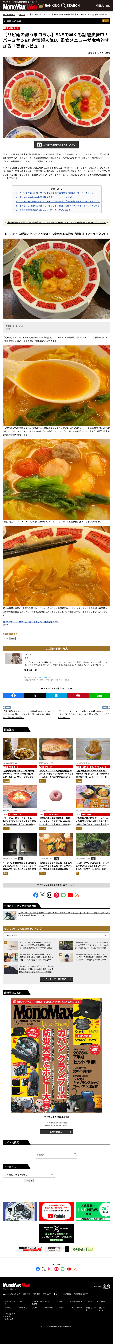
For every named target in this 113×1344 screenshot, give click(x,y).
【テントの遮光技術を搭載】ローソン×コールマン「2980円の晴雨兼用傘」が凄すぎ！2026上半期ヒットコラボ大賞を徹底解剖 (36, 945)
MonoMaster (77, 1307)
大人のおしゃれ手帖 (37, 1302)
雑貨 (5, 873)
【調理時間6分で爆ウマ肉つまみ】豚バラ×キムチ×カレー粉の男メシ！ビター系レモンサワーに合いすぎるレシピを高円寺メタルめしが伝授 (57, 222)
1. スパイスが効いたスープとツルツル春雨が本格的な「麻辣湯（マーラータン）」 (55, 193)
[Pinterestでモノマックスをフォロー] (56, 896)
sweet (47, 1301)
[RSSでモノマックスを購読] (75, 1269)
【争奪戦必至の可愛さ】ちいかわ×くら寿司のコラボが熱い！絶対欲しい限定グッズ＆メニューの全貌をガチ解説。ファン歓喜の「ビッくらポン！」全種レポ (92, 824)
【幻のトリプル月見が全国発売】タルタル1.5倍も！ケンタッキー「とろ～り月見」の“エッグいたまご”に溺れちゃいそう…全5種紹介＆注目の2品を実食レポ (56, 776)
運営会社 (26, 1294)
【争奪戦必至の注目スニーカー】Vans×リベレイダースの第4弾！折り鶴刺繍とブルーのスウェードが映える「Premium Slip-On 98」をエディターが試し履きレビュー (91, 957)
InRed (20, 1301)
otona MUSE (23, 1307)
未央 (26, 658)
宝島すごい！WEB (104, 1308)
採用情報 (36, 1294)
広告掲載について (80, 1294)
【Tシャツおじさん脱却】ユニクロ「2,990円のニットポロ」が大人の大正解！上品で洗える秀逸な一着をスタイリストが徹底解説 (36, 969)
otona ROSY (103, 1301)
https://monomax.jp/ (41, 677)
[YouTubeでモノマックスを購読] (70, 896)
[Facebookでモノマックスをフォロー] (35, 896)
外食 (13, 638)
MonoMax (49, 1307)
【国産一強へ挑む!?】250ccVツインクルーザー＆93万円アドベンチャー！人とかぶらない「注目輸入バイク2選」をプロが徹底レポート (92, 945)
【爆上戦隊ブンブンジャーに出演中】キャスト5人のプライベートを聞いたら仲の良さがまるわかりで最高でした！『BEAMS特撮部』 (28, 714)
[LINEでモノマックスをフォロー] (63, 896)
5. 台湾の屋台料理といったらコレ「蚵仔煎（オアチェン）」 (44, 209)
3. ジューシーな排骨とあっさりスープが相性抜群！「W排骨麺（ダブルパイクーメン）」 (58, 201)
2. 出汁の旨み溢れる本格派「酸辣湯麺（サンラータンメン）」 (45, 197)
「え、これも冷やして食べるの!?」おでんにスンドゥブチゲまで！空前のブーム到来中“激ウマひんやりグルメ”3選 (19, 823)
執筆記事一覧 (30, 669)
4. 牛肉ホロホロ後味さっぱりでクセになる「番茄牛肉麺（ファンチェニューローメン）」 (58, 205)
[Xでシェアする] (35, 695)
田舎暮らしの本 (91, 1308)
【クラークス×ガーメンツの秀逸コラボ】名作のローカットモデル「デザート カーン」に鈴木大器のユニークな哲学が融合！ (84, 714)
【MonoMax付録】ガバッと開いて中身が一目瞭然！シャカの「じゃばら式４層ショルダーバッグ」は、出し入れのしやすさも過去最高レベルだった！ (64, 914)
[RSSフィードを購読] (77, 896)
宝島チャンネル (10, 1302)
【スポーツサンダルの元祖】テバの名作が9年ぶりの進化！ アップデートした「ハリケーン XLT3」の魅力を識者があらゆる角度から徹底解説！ (92, 869)
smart (61, 1307)
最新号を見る (56, 1131)
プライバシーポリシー (52, 1294)
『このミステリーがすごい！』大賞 (10, 1316)
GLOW (34, 1307)
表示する (29, 1181)
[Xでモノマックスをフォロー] (42, 896)
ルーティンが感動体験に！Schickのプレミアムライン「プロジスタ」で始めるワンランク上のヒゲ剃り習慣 (19, 865)
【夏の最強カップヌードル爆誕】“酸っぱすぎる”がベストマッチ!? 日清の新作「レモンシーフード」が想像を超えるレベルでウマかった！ (92, 775)
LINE (99, 695)
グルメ (105, 21)
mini (60, 1301)
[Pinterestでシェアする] (78, 695)
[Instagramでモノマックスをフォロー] (49, 896)
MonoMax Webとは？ (11, 1294)
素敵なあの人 (77, 1301)
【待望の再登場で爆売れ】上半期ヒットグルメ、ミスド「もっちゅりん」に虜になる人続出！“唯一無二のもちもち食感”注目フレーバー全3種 (56, 824)
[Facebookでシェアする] (13, 695)
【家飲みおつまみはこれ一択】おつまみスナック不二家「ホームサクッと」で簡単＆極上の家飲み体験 (55, 865)
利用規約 (67, 1294)
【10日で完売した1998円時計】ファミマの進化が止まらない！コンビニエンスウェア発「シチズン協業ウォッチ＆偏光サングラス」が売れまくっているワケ (36, 957)
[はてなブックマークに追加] (56, 695)
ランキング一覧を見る (55, 979)
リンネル (89, 1301)
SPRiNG (8, 1307)
